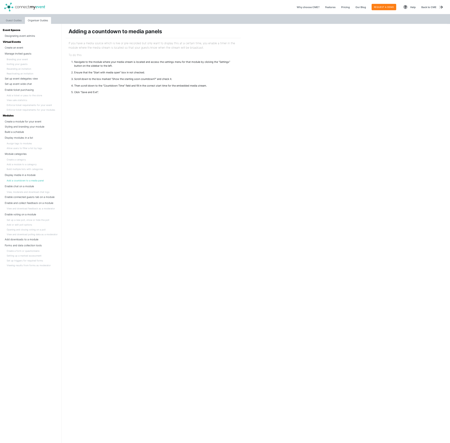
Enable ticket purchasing (19, 89)
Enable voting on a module (20, 214)
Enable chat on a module (19, 186)
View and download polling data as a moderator (32, 234)
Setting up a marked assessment (24, 255)
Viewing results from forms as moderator (29, 265)
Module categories (16, 153)
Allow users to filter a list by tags (24, 148)
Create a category (16, 159)
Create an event (14, 47)
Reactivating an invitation (20, 73)
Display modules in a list (19, 137)
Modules (8, 115)
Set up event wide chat (18, 83)
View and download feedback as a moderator (31, 208)
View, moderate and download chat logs (28, 192)
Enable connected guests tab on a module (29, 196)
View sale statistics (17, 100)
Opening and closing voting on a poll (26, 229)
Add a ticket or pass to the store (24, 95)
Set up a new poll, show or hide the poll (28, 220)
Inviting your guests (17, 64)
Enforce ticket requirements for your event (29, 105)
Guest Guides (14, 20)
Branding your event (17, 59)
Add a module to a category (22, 164)
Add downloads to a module (21, 239)
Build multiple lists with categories (25, 169)
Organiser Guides (38, 20)
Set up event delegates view (21, 78)
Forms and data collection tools (23, 245)
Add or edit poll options (19, 224)
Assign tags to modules (19, 143)
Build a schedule (14, 131)
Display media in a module (20, 174)
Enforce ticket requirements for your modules (31, 110)
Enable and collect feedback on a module (29, 202)
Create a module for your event (23, 121)
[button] (330, 7)
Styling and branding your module (24, 126)
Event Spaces (11, 30)
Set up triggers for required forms (25, 260)
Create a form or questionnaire (23, 251)
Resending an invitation (19, 69)
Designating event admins (20, 35)
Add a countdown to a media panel (25, 180)
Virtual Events (12, 41)
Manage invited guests (18, 53)
